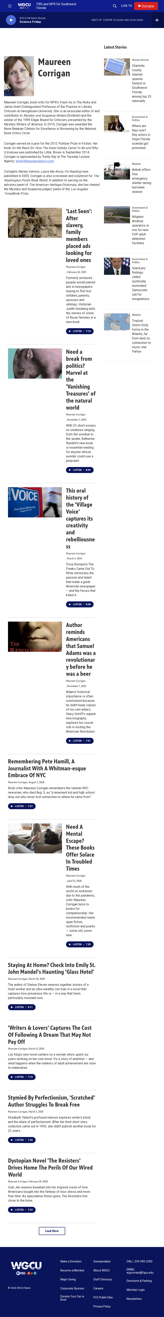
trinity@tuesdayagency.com (35, 161)
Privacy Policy (102, 1306)
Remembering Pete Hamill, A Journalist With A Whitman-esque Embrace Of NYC (47, 768)
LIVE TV (126, 5)
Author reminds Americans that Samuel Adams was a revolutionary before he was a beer (81, 649)
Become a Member (72, 1270)
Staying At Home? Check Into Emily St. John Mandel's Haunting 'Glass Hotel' (52, 968)
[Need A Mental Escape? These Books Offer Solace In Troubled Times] (35, 838)
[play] (11, 20)
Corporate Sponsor (72, 1288)
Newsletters (134, 1298)
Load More (52, 1231)
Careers (98, 1288)
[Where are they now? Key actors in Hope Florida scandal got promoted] (117, 124)
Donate (148, 6)
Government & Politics (140, 118)
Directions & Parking (139, 1280)
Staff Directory (102, 1279)
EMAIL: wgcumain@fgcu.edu (140, 1271)
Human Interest (140, 60)
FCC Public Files (103, 1297)
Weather (136, 164)
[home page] (26, 1268)
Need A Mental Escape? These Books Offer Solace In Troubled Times (80, 847)
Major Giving (68, 1279)
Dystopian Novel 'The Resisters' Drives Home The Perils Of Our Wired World (50, 1167)
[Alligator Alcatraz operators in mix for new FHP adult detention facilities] (117, 214)
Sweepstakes (102, 1261)
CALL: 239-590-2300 (139, 1261)
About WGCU (101, 1270)
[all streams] (158, 20)
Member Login (136, 1289)
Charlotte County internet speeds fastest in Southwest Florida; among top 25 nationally (141, 83)
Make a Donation (71, 1261)
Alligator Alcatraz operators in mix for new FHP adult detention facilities (140, 230)
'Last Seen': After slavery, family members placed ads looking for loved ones (79, 236)
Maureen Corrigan (75, 267)
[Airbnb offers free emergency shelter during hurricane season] (117, 171)
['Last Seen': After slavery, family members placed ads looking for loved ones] (35, 223)
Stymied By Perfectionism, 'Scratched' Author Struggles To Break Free (51, 1101)
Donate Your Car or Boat (72, 1298)
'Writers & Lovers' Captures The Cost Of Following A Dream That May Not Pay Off (50, 1034)
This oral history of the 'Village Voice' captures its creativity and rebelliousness (80, 518)
